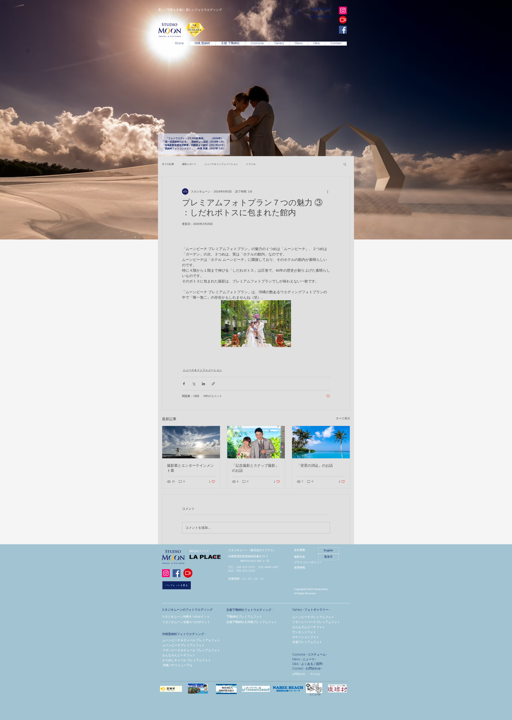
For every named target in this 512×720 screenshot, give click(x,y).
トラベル (251, 164)
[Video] (343, 20)
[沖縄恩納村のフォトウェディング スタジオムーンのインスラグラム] (343, 10)
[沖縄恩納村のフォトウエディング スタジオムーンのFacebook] (343, 30)
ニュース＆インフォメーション (221, 164)
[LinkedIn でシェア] (203, 384)
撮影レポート (189, 164)
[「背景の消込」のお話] (321, 442)
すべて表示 (343, 418)
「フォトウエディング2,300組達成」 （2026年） (194, 138)
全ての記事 (168, 164)
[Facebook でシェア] (184, 384)
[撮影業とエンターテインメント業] (191, 442)
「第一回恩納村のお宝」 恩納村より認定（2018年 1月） (194, 141)
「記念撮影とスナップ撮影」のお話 (255, 468)
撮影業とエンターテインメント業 (190, 468)
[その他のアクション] (327, 191)
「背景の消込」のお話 (315, 466)
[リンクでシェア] (213, 384)
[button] (297, 12)
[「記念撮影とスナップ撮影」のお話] (256, 442)
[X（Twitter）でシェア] (194, 384)
